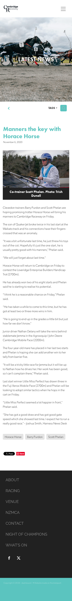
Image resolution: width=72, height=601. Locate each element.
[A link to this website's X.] (18, 558)
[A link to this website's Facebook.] (9, 558)
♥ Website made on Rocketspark (47, 583)
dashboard (26, 583)
